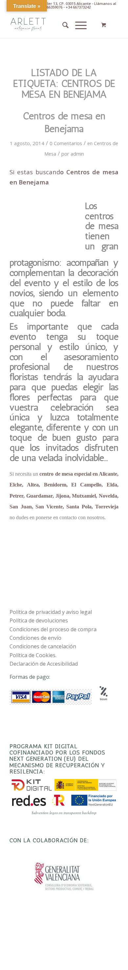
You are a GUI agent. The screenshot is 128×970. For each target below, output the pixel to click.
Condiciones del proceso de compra (53, 629)
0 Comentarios (66, 143)
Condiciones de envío (35, 637)
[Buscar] (62, 25)
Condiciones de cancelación (43, 646)
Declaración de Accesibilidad (44, 663)
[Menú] (78, 25)
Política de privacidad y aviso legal (51, 612)
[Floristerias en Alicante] (53, 25)
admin (77, 153)
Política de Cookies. (33, 655)
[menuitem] (62, 25)
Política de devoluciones (39, 620)
